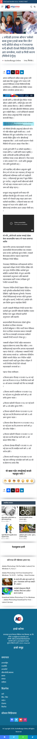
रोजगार (3, 703)
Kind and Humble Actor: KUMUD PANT (16, 1)
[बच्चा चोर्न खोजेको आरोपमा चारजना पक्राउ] (27, 511)
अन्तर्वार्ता (4, 669)
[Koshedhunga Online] (12, 7)
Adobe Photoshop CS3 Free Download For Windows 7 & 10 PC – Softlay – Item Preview (18, 574)
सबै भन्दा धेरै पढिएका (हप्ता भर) (18, 560)
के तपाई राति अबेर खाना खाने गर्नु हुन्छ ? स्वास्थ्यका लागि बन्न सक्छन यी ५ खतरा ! (24, 582)
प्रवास (3, 675)
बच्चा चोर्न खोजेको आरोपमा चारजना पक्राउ (25, 518)
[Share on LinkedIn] (22, 72)
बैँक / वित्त (4, 697)
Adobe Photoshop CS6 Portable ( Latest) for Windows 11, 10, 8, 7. (18, 567)
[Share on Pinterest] (17, 72)
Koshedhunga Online (13, 60)
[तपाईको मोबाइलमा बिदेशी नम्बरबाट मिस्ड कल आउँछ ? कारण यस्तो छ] (7, 590)
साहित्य (3, 682)
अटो (2, 694)
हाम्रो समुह (18, 648)
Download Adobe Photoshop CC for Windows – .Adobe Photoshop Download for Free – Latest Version (18, 600)
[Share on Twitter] (13, 72)
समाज (3, 678)
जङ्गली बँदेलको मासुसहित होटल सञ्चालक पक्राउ (9, 536)
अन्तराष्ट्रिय (4, 662)
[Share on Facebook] (8, 72)
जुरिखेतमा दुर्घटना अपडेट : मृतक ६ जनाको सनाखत (27, 536)
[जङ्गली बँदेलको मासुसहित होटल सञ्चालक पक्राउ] (10, 528)
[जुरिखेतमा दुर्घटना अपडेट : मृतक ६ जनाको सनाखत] (27, 528)
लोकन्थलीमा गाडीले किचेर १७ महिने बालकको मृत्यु (9, 518)
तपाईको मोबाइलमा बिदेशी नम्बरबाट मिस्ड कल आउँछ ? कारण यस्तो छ (22, 591)
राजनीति (4, 666)
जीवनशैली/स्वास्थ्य (7, 672)
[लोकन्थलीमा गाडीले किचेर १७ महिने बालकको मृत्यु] (10, 511)
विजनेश (3, 706)
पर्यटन (3, 700)
